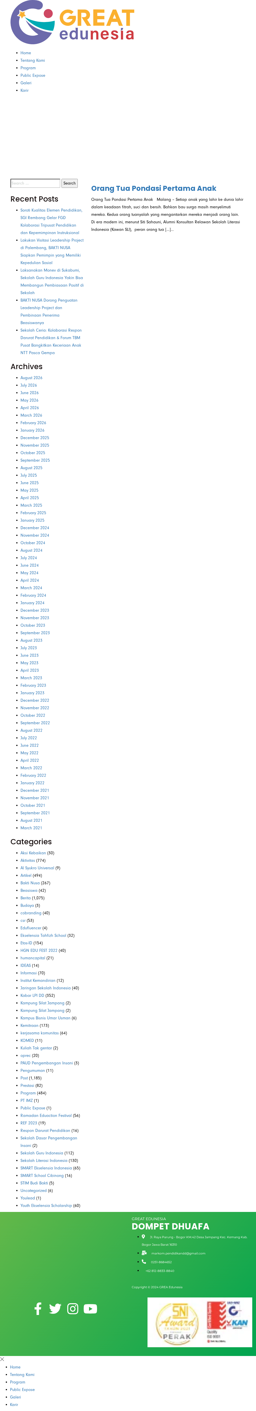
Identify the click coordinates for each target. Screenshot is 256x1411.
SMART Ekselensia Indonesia (46, 1168)
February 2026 (33, 422)
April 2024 (29, 580)
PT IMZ (26, 1100)
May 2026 (29, 400)
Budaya (27, 905)
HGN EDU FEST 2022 (39, 950)
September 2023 (35, 632)
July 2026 (28, 385)
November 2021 (34, 798)
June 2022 (29, 745)
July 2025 (28, 475)
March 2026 (31, 415)
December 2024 (34, 527)
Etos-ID (26, 943)
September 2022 (35, 723)
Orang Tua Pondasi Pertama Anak (153, 188)
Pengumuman (32, 1070)
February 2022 (33, 775)
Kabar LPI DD (32, 995)
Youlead (27, 1198)
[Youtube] (90, 1308)
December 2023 (34, 610)
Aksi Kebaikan (33, 853)
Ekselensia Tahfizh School (43, 935)
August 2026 (31, 377)
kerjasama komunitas (39, 1033)
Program (28, 68)
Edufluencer (30, 928)
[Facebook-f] (38, 1308)
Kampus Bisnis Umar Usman (45, 1018)
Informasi (28, 973)
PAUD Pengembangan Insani (46, 1063)
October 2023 (32, 625)
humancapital (32, 958)
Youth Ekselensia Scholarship (46, 1205)
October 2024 (32, 542)
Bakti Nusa (30, 883)
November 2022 (34, 708)
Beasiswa (29, 890)
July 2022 (28, 738)
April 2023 (29, 670)
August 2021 (31, 820)
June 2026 (29, 392)
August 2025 (31, 467)
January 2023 (32, 692)
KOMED (27, 1040)
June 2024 (29, 565)
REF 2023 (28, 1123)
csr (23, 920)
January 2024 (32, 602)
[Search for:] (35, 183)
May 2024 (29, 572)
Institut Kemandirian (38, 980)
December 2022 (34, 700)
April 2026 (29, 407)
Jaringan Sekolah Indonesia (45, 988)
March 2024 (31, 587)
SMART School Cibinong (42, 1175)
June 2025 (29, 482)
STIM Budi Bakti (34, 1183)
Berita (25, 898)
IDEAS (25, 965)
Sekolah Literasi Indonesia (44, 1160)
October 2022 (32, 715)
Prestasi (27, 1085)
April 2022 (29, 760)
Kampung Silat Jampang (42, 1003)
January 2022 (32, 783)
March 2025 (31, 505)
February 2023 (33, 685)
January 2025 (32, 520)
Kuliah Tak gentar (36, 1048)
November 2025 (34, 445)
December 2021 (34, 790)
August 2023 (31, 640)
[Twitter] (55, 1308)
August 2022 (31, 730)
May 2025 (29, 490)
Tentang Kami (32, 60)
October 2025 (32, 452)
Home (25, 53)
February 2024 (33, 595)
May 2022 (29, 753)
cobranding (31, 913)
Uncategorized (33, 1190)
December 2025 (34, 437)
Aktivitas (27, 860)
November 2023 (34, 617)
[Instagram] (72, 1308)
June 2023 (29, 655)
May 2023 (29, 662)
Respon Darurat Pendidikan (45, 1130)
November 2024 (34, 535)
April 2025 (29, 497)
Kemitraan (29, 1025)
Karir (24, 90)
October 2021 (32, 805)
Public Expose (32, 75)
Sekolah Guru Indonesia (41, 1153)
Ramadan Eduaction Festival (46, 1115)
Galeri (26, 83)
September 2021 (35, 813)
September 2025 (35, 460)
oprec (25, 1055)
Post (24, 1078)
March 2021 (31, 828)
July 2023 (28, 647)
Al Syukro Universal (37, 868)
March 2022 (31, 768)
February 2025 (33, 512)
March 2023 (31, 677)
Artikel (26, 875)
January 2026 (32, 430)
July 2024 (28, 557)
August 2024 (31, 550)
